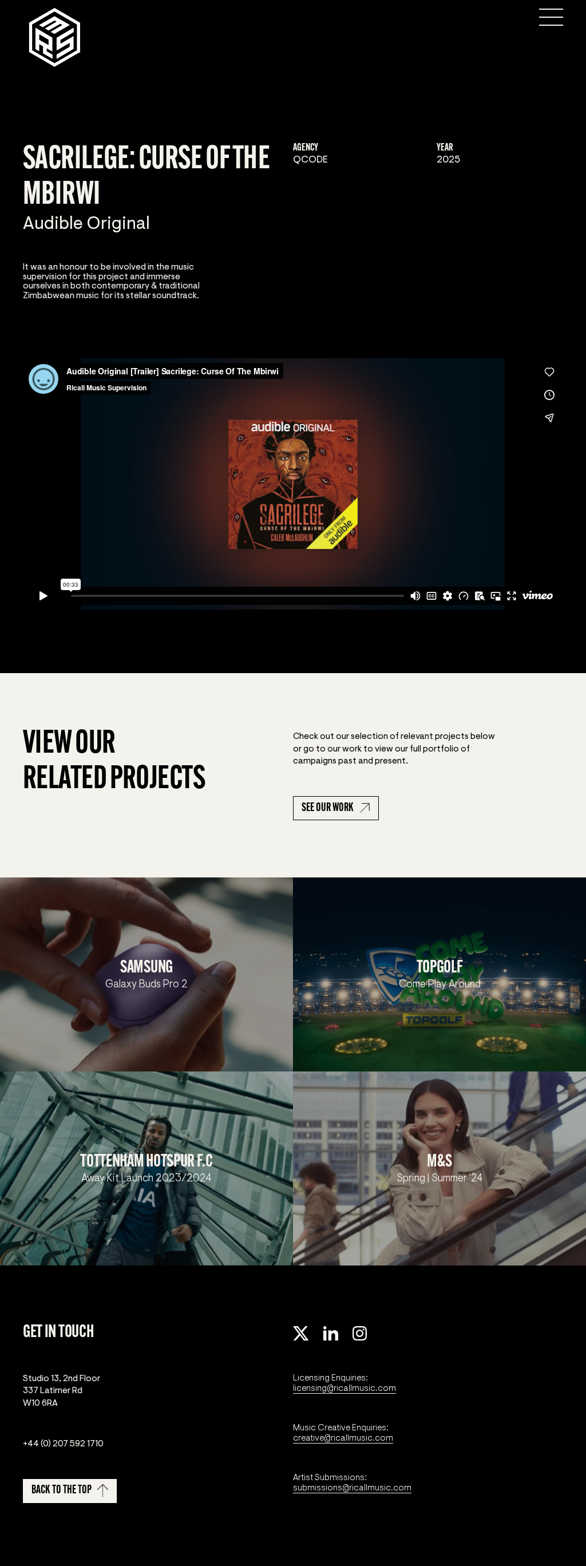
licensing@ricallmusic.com (344, 1388)
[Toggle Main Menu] (551, 17)
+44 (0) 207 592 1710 (63, 1443)
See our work (328, 808)
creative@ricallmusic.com (343, 1438)
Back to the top (61, 1490)
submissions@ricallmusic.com (352, 1487)
